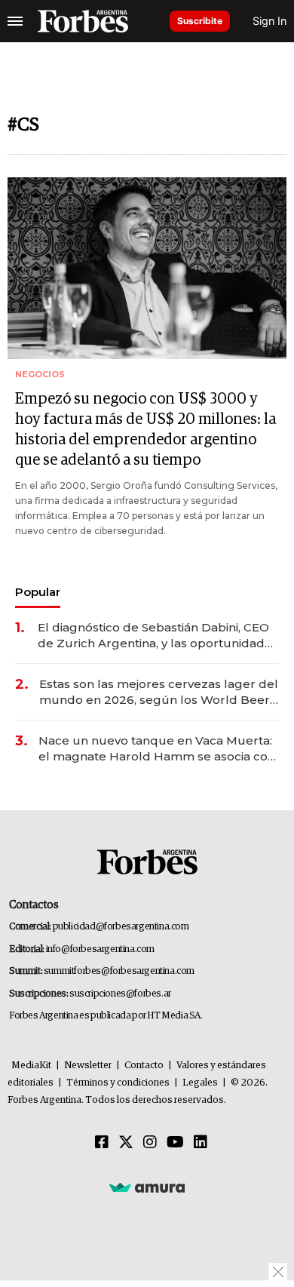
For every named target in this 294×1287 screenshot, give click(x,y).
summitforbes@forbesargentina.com (119, 971)
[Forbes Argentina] (83, 21)
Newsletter (88, 1065)
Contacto (144, 1065)
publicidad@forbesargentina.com (121, 927)
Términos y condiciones (118, 1083)
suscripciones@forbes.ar (120, 994)
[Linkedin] (200, 1143)
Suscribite (199, 20)
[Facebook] (102, 1143)
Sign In (269, 20)
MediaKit (31, 1065)
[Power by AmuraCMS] (147, 1187)
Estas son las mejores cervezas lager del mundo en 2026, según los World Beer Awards (158, 692)
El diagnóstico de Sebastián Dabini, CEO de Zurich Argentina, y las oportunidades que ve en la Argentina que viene (158, 635)
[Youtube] (175, 1143)
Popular (37, 592)
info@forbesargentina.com (100, 949)
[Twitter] (125, 1143)
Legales (200, 1083)
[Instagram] (150, 1143)
